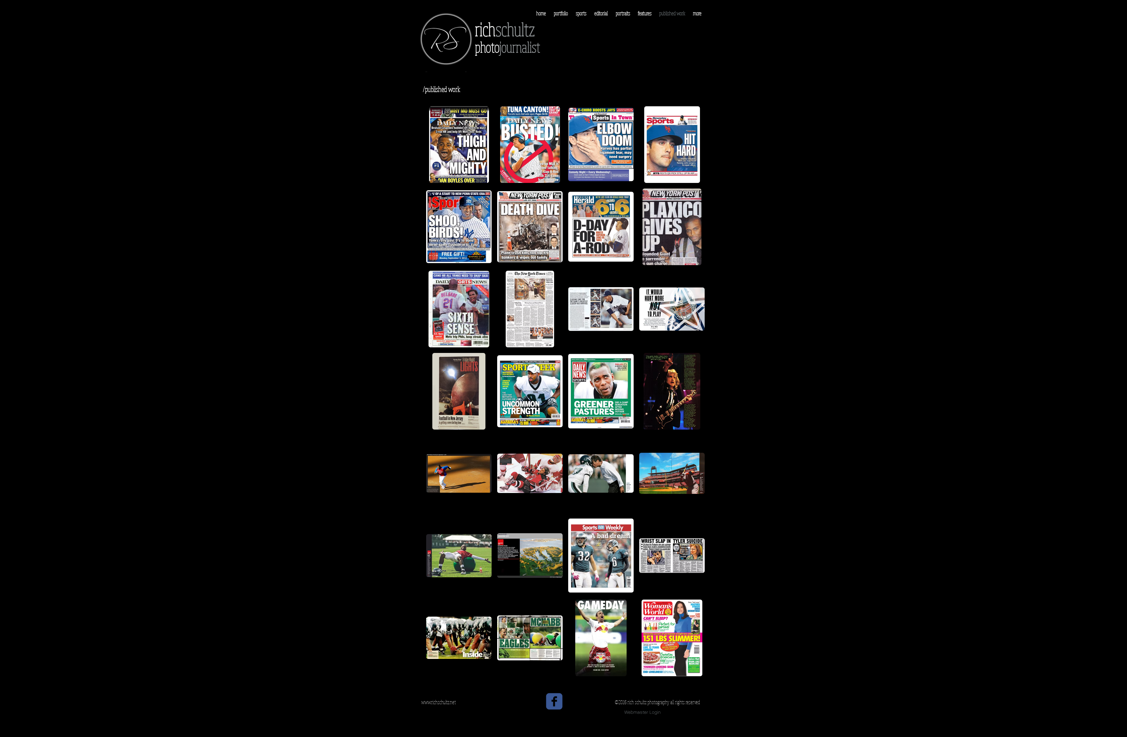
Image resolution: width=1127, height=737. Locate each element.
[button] (459, 145)
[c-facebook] (554, 701)
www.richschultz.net (438, 702)
